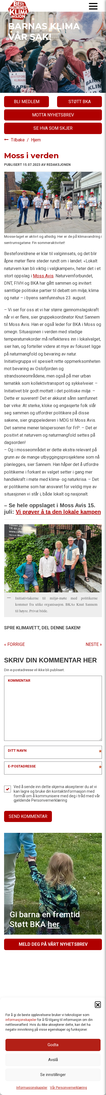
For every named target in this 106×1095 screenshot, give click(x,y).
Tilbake (18, 139)
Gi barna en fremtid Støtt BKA (45, 919)
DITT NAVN (17, 750)
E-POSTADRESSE (22, 766)
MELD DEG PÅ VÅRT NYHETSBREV (53, 944)
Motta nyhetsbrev (53, 115)
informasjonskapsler (20, 1020)
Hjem (36, 139)
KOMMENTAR (19, 680)
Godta (53, 1044)
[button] (98, 1004)
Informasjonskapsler (31, 1088)
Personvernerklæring (49, 800)
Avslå (53, 1059)
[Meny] (93, 5)
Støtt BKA (79, 101)
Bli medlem (26, 101)
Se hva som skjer (53, 128)
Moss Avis (43, 275)
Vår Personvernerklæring (68, 1088)
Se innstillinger (53, 1074)
